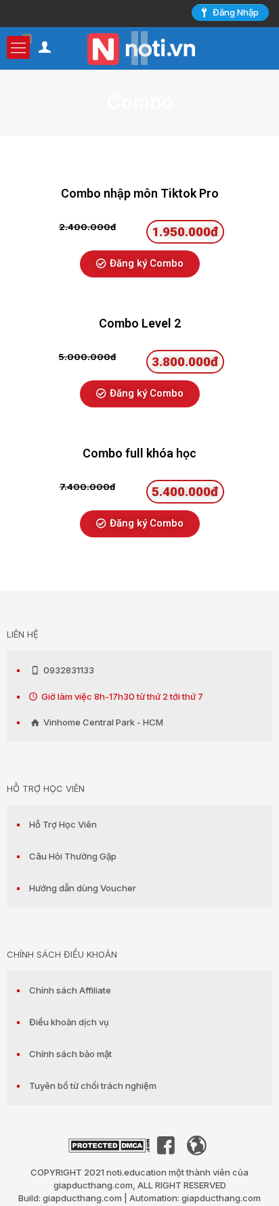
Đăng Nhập (236, 12)
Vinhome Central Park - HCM (102, 722)
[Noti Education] (139, 48)
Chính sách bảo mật (70, 1053)
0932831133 (67, 670)
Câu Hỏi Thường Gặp (72, 856)
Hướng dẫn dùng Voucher (82, 888)
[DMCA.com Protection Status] (109, 1149)
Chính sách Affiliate (70, 990)
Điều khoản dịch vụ (69, 1022)
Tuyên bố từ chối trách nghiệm (92, 1085)
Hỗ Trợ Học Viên (63, 824)
